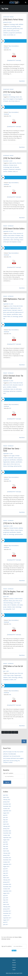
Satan (4, 35)
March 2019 (6, 877)
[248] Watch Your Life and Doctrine (11, 756)
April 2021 (5, 822)
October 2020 (6, 835)
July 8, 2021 (6, 596)
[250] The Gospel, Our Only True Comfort (13, 751)
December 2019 (7, 857)
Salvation (10, 171)
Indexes (14, 965)
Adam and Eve (12, 163)
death (16, 24)
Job (22, 673)
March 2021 (6, 824)
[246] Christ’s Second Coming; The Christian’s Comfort (11, 761)
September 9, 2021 (8, 453)
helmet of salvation (15, 235)
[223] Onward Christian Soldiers (14, 228)
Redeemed (11, 169)
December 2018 (7, 884)
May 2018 (5, 900)
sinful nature (19, 389)
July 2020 (5, 842)
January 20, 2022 (7, 22)
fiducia (10, 600)
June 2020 (5, 844)
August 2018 (6, 893)
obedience (5, 32)
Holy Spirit (14, 310)
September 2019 (7, 864)
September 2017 (7, 918)
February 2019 (6, 880)
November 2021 (7, 806)
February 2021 (6, 826)
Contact (14, 967)
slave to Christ (10, 464)
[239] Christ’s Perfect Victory (13, 19)
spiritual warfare (18, 466)
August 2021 (6, 813)
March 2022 (6, 797)
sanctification (6, 239)
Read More (22, 81)
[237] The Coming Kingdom (12, 91)
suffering (20, 677)
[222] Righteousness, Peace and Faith (13, 299)
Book (14, 969)
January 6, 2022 (7, 95)
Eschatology (6, 16)
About (14, 960)
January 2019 (6, 882)
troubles (11, 679)
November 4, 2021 (7, 161)
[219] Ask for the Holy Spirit (12, 523)
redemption (18, 169)
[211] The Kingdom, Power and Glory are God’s (13, 592)
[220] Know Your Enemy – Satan (12, 449)
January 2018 (6, 909)
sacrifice (5, 171)
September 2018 (7, 891)
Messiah (17, 167)
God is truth (9, 385)
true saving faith (7, 609)
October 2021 (6, 808)
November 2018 (7, 886)
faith (11, 167)
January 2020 (6, 855)
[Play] (14, 41)
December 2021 (7, 804)
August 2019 (6, 866)
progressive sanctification (15, 32)
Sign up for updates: (7, 946)
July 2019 (5, 868)
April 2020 (5, 848)
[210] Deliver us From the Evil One (13, 667)
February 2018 (6, 906)
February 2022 (6, 799)
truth (4, 393)
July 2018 (5, 895)
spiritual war (13, 391)
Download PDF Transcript (14, 60)
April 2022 (5, 795)
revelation (9, 387)
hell (12, 30)
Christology (12, 24)
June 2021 (5, 817)
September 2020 (7, 837)
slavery (5, 466)
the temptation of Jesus (15, 242)
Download (6, 48)
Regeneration (6, 462)
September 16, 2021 (8, 380)
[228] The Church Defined (11, 158)
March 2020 (6, 851)
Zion (15, 679)
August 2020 (6, 839)
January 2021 (6, 828)
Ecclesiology (6, 155)
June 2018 (5, 897)
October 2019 (6, 862)
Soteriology (10, 225)
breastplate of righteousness (10, 308)
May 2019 (5, 873)
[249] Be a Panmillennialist (9, 754)
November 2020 (7, 833)
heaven (9, 30)
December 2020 (7, 831)
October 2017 (6, 915)
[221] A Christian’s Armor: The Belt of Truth (13, 376)
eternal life (9, 28)
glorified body (15, 28)
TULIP (13, 609)
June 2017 (5, 924)
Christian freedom (13, 528)
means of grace (10, 237)
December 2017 (7, 911)
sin (14, 35)
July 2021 (5, 815)
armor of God (12, 233)
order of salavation (11, 605)
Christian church (13, 165)
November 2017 (7, 913)
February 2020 (6, 853)
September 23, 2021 (8, 304)
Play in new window (13, 46)
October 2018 (6, 888)
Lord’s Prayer (16, 602)
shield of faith (6, 316)
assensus (11, 598)
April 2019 (5, 875)
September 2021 (7, 810)
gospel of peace (7, 310)
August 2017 (6, 920)
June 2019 (5, 871)
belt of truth (20, 306)
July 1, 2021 (6, 671)
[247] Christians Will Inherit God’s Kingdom (13, 758)
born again (12, 455)
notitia (4, 605)
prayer (16, 237)
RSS (10, 50)
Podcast (12, 16)
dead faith (10, 457)
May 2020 (5, 846)
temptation (19, 391)
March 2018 (6, 904)
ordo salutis (20, 605)
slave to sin (17, 464)
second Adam (10, 35)
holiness (12, 530)
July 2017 (5, 922)
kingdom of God (14, 99)
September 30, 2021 (8, 231)
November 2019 (7, 860)
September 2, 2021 (8, 526)
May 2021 (5, 819)
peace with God (10, 312)
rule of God (11, 101)
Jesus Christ (16, 30)
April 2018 (5, 902)
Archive (14, 962)
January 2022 (6, 802)
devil (9, 235)
